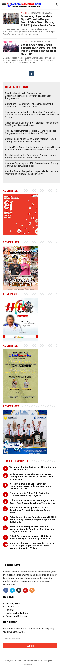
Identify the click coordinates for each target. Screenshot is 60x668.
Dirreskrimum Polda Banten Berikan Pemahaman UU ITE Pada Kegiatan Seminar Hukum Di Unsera (31, 486)
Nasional (25, 13)
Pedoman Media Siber (17, 613)
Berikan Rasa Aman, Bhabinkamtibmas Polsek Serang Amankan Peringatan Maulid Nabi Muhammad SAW (32, 148)
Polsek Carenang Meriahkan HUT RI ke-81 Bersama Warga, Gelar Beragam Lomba (30, 537)
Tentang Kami (13, 603)
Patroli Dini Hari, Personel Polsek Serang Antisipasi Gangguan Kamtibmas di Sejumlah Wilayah (30, 132)
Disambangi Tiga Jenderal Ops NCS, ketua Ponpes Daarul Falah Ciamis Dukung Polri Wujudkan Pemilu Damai (38, 21)
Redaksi (10, 610)
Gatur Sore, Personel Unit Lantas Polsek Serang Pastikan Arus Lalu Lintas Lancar (29, 105)
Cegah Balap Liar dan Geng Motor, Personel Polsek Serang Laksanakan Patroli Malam (30, 140)
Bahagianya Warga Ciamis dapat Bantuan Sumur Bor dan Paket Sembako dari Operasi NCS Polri (38, 49)
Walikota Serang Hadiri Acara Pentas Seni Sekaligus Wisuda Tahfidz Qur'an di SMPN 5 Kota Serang (31, 476)
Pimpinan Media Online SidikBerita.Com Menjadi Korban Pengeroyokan (29, 494)
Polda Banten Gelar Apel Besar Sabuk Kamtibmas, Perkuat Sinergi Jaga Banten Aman (30, 510)
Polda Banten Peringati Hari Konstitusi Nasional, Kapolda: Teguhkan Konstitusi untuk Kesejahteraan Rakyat (32, 529)
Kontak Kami (12, 606)
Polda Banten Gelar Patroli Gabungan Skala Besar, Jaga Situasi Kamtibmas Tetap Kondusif (32, 501)
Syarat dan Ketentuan (17, 616)
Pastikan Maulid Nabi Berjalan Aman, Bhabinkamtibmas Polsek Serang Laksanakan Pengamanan (28, 96)
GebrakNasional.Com (33, 660)
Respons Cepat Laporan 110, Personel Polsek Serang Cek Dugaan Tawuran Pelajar (32, 124)
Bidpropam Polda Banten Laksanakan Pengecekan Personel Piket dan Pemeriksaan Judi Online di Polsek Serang (32, 114)
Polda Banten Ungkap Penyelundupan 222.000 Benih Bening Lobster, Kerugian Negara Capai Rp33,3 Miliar (32, 519)
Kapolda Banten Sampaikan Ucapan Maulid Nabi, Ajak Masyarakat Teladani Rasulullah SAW (32, 172)
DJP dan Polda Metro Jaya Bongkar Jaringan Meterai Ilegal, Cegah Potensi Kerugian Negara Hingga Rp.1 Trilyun (32, 545)
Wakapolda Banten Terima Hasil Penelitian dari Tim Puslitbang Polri (33, 468)
